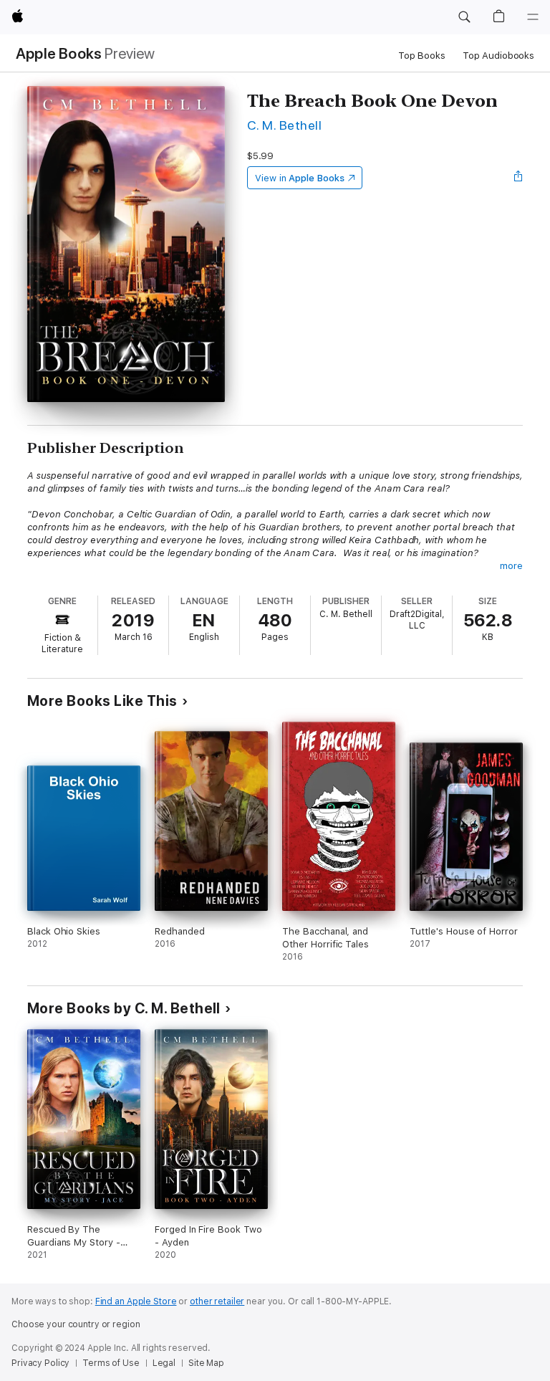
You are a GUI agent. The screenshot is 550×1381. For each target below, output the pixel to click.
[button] (464, 17)
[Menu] (533, 17)
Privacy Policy (40, 1363)
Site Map (206, 1363)
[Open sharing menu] (518, 178)
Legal (164, 1363)
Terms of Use (111, 1363)
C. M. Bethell (284, 125)
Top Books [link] (421, 55)
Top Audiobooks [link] (498, 55)
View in (299, 178)
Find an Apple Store (136, 1301)
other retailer (217, 1301)
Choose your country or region (75, 1324)
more (511, 565)
